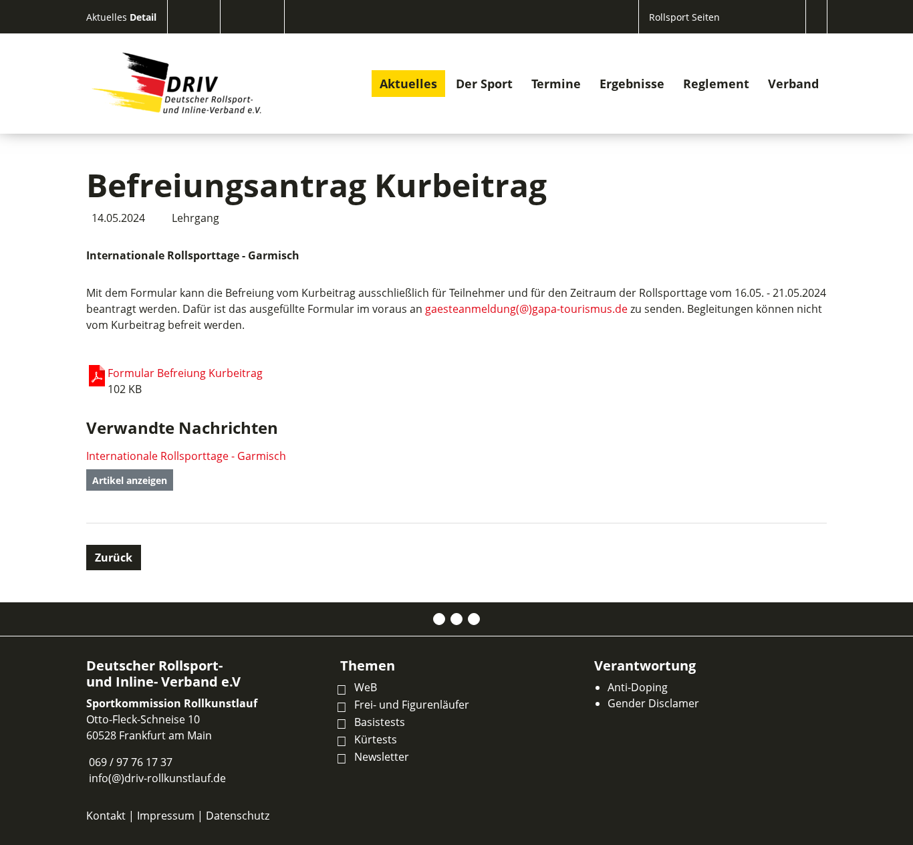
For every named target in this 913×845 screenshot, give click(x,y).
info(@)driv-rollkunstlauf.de (157, 778)
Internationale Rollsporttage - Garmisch (186, 456)
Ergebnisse (632, 84)
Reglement (716, 84)
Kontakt (106, 815)
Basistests (379, 722)
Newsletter (381, 756)
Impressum (165, 815)
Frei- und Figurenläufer (411, 704)
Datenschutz (237, 815)
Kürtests (375, 739)
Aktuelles (108, 17)
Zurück (113, 557)
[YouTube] (474, 619)
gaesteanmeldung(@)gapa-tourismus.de (526, 308)
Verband (793, 84)
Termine (556, 84)
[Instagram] (456, 619)
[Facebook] (439, 619)
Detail (143, 17)
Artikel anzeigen (129, 480)
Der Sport (484, 84)
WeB (365, 687)
